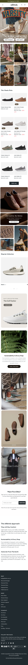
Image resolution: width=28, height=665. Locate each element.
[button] (2, 4)
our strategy (14, 366)
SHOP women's (9, 39)
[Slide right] (16, 288)
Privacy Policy (24, 507)
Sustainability (4, 619)
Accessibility (16, 655)
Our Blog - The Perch (5, 628)
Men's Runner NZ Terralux (19, 131)
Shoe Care (3, 621)
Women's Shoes (4, 597)
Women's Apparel (5, 602)
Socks (2, 604)
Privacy (10, 655)
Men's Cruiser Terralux (19, 107)
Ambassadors (4, 623)
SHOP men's (20, 39)
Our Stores (3, 612)
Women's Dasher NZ (5, 155)
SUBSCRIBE (22, 502)
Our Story (3, 614)
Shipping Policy (4, 587)
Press (2, 626)
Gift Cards (3, 606)
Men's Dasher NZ (17, 155)
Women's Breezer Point (6, 107)
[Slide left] (11, 288)
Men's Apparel (4, 600)
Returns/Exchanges (5, 580)
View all (14, 183)
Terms (14, 509)
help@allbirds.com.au (6, 578)
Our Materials (4, 617)
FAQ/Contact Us (4, 589)
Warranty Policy (4, 583)
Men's (3, 284)
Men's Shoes (4, 595)
